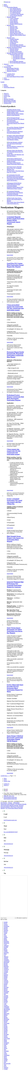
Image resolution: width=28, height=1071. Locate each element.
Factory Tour (10, 65)
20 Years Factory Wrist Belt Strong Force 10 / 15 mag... (15, 171)
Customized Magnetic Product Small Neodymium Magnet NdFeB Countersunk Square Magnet (15, 220)
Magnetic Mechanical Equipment (15, 53)
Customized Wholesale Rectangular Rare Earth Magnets (15, 194)
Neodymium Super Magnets (7, 804)
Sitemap (10, 802)
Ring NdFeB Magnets (15, 11)
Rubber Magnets (14, 22)
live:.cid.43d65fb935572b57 (11, 832)
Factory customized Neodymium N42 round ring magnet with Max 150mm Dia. (14, 501)
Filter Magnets (13, 40)
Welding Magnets (14, 39)
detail (11, 255)
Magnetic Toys (10, 25)
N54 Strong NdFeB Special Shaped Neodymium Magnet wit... (15, 163)
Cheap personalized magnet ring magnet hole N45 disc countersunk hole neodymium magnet (15, 307)
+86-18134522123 (8, 843)
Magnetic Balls (13, 26)
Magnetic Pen (13, 29)
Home (5, 4)
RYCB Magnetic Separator (16, 44)
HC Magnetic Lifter (18, 55)
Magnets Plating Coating (13, 69)
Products (6, 6)
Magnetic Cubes (14, 28)
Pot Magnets (13, 43)
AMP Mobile (16, 802)
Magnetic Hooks (14, 50)
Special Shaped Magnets (16, 15)
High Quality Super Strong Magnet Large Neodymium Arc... (15, 203)
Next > (6, 775)
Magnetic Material (11, 17)
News (5, 72)
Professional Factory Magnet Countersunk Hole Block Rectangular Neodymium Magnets (15, 397)
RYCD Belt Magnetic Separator (18, 46)
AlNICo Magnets (14, 18)
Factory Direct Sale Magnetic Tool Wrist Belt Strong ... (15, 155)
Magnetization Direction (13, 68)
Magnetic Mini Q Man (15, 32)
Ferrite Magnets (14, 21)
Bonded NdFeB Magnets (16, 24)
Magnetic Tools (10, 37)
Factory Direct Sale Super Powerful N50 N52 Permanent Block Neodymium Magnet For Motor (15, 688)
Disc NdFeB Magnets (15, 8)
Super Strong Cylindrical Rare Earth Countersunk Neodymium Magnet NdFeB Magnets (15, 738)
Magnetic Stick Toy (15, 30)
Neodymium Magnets (12, 7)
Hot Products (4, 802)
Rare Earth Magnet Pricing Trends (15, 76)
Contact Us (6, 79)
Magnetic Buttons (14, 49)
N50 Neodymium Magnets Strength (9, 805)
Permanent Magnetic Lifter (16, 54)
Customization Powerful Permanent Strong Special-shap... (15, 179)
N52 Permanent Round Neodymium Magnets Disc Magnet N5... (15, 123)
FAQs (5, 78)
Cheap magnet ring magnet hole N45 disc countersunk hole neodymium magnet (13, 451)
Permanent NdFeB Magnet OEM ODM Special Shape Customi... (15, 188)
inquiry (8, 255)
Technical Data (7, 67)
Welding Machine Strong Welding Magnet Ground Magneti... (15, 114)
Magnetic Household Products (14, 47)
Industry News (10, 75)
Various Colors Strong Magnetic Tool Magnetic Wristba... (15, 139)
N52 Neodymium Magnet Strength (14, 808)
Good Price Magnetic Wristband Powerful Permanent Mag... (15, 132)
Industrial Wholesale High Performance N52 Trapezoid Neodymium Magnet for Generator (15, 584)
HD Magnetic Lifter (18, 57)
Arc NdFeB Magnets (15, 12)
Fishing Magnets (14, 42)
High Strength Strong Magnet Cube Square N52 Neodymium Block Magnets (15, 538)
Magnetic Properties (12, 71)
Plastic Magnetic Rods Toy (16, 33)
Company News (11, 73)
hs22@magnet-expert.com (10, 820)
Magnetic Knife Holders (16, 51)
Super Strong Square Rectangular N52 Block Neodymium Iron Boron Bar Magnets (14, 630)
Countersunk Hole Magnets (16, 14)
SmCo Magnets (14, 19)
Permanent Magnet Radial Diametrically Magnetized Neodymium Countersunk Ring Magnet (15, 354)
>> (9, 775)
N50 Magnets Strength (20, 804)
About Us (6, 64)
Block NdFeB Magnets (15, 10)
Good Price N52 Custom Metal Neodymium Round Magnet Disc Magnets (15, 265)
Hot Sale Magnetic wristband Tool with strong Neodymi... (15, 147)
